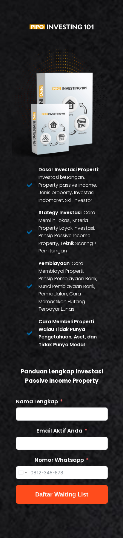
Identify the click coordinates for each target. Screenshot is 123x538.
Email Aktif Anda (59, 430)
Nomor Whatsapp (59, 460)
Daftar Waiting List (61, 494)
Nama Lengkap (37, 401)
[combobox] (22, 472)
